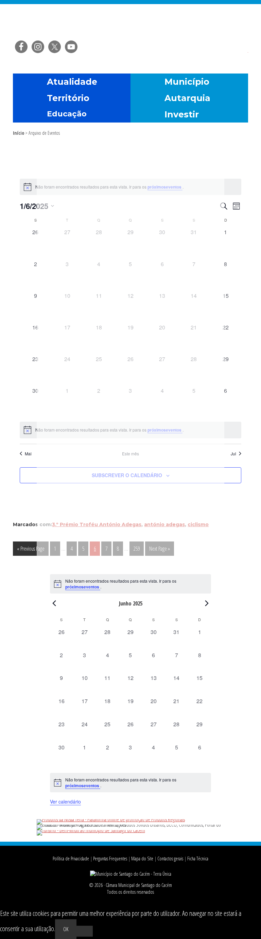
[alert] (130, 584)
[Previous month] (54, 603)
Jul (233, 453)
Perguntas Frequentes (110, 858)
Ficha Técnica (197, 858)
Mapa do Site (142, 858)
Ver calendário (65, 801)
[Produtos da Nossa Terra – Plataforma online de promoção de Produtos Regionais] (111, 819)
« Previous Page (31, 550)
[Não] (84, 931)
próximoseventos (82, 587)
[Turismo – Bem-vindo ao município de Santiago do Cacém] (91, 830)
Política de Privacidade (71, 858)
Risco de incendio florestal (239, 55)
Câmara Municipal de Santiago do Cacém (130, 22)
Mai (28, 453)
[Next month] (207, 603)
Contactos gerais (170, 858)
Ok (65, 929)
